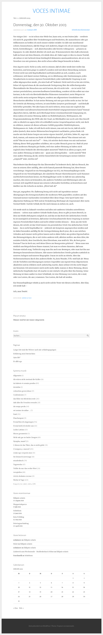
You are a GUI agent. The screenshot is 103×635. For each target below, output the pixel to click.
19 (40, 592)
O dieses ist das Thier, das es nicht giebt (28, 445)
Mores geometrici (20, 434)
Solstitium (17, 511)
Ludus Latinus (18, 430)
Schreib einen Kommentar (81, 30)
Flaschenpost (18, 418)
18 (29, 592)
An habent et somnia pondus (24, 383)
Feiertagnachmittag (21, 523)
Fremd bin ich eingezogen (23, 422)
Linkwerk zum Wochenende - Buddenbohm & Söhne (33, 552)
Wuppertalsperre (20, 504)
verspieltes (17, 472)
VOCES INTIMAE (51, 11)
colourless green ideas (22, 391)
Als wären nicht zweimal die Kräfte (26, 379)
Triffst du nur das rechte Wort (25, 468)
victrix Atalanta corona (22, 476)
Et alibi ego (17, 361)
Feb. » (21, 608)
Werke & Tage (26, 298)
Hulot (15, 544)
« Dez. (15, 608)
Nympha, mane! (19, 441)
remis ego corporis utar (22, 453)
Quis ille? (16, 357)
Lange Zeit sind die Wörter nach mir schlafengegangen (34, 350)
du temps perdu (19, 406)
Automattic (70, 626)
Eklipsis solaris (19, 498)
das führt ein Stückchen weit (24, 399)
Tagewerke (17, 464)
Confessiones (18, 395)
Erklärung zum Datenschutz (24, 354)
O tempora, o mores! (21, 449)
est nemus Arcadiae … (21, 410)
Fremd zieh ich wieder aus (23, 426)
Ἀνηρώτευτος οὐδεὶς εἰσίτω (22, 484)
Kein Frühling (18, 517)
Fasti (15, 414)
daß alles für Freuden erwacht (25, 403)
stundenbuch (18, 461)
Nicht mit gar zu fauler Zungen (25, 437)
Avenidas (16, 387)
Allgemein (17, 376)
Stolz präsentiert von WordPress (39, 626)
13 (51, 587)
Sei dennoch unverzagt (22, 457)
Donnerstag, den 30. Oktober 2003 (39, 25)
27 (51, 596)
